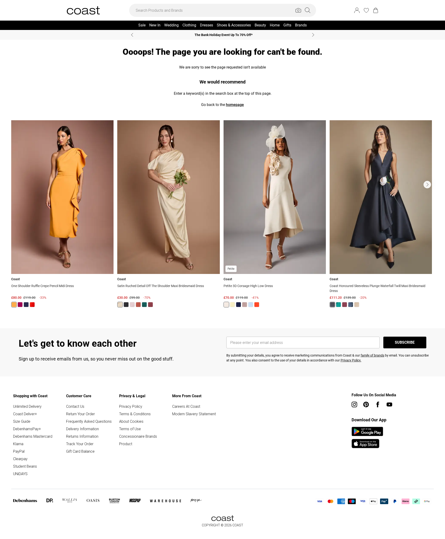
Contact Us (75, 406)
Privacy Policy (130, 406)
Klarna (18, 443)
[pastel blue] (250, 304)
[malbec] (150, 304)
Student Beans (25, 466)
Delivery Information (82, 428)
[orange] (14, 304)
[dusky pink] (244, 304)
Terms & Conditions (135, 414)
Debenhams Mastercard (32, 436)
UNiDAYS (20, 473)
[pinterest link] (366, 404)
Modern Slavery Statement (194, 414)
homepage (235, 104)
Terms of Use (130, 428)
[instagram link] (354, 404)
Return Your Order (80, 414)
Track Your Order (79, 443)
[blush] (132, 304)
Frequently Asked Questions (89, 421)
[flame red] (32, 304)
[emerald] (144, 304)
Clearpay (20, 458)
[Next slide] (313, 35)
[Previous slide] (132, 35)
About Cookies (131, 421)
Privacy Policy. (351, 360)
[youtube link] (389, 404)
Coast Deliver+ (25, 414)
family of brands (372, 355)
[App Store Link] (367, 437)
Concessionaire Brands (138, 436)
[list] (222, 216)
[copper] (138, 304)
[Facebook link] (378, 404)
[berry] (20, 304)
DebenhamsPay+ (27, 428)
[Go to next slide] (427, 184)
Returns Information (82, 436)
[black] (126, 304)
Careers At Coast (186, 406)
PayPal (19, 451)
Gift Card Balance (80, 451)
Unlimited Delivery (27, 406)
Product (125, 443)
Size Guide (21, 421)
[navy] (26, 304)
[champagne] (226, 304)
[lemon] (120, 304)
